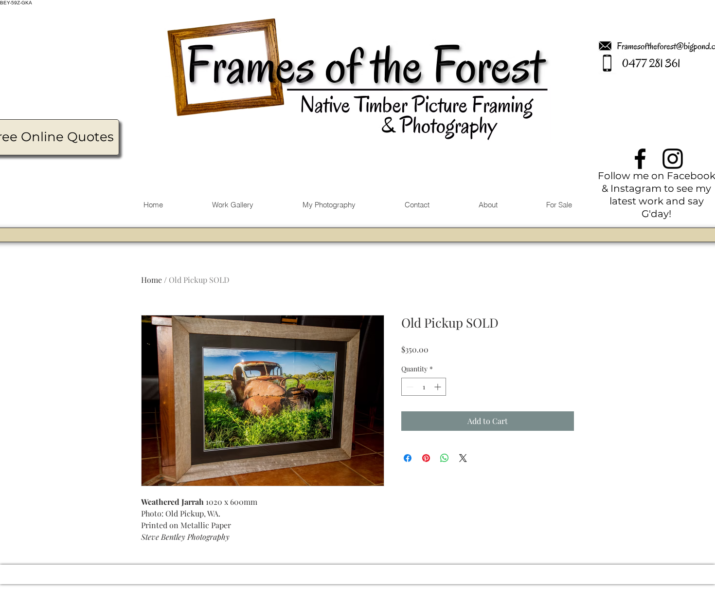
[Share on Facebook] (407, 458)
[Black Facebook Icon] (640, 158)
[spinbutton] (423, 386)
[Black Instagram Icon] (672, 158)
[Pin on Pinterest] (426, 458)
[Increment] (438, 386)
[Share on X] (463, 458)
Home (151, 280)
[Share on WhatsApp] (444, 458)
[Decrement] (409, 386)
